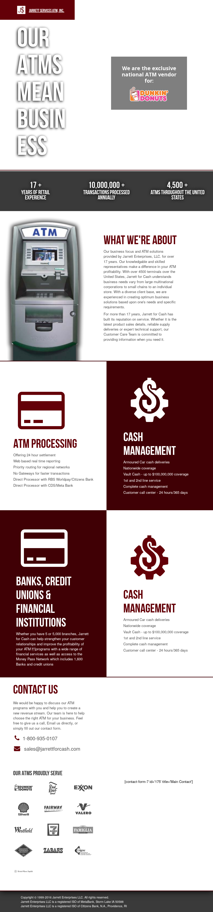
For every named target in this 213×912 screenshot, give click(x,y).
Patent (183, 10)
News (98, 10)
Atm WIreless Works (167, 10)
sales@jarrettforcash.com (52, 748)
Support (150, 10)
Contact (199, 10)
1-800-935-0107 (40, 738)
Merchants (130, 10)
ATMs (86, 10)
